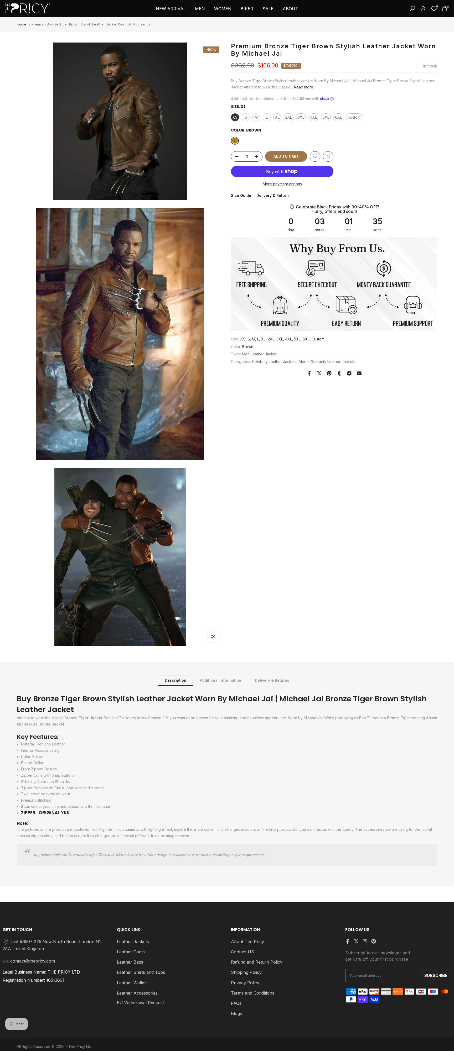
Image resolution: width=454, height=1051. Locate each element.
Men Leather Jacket (259, 354)
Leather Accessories (137, 993)
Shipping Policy (246, 972)
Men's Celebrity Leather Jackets (327, 361)
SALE (268, 8)
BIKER (247, 8)
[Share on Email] (359, 373)
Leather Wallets (132, 982)
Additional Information (220, 680)
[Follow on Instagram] (365, 941)
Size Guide (241, 195)
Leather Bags (130, 962)
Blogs (236, 1013)
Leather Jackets (133, 941)
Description (175, 680)
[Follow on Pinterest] (373, 941)
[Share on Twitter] (319, 373)
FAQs (236, 1003)
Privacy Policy (245, 982)
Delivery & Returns (272, 680)
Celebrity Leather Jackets (274, 361)
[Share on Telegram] (349, 373)
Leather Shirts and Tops (141, 972)
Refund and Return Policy (256, 962)
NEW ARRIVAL (171, 8)
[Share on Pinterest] (329, 373)
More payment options (282, 184)
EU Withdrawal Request (140, 1002)
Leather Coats (131, 951)
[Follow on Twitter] (356, 941)
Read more (303, 87)
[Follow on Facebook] (347, 941)
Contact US (242, 951)
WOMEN (222, 8)
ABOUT (290, 8)
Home (21, 24)
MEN (200, 8)
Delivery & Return (272, 195)
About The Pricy (247, 941)
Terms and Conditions (252, 993)
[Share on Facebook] (309, 373)
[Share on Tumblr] (339, 373)
